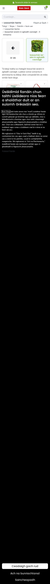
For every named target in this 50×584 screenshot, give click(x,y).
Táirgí (4, 26)
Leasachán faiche (12, 29)
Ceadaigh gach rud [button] (25, 566)
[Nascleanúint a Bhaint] (3, 8)
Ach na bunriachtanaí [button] (25, 573)
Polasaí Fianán (8, 151)
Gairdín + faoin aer (25, 26)
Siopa (12, 26)
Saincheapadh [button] (25, 580)
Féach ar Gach (40, 23)
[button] (21, 84)
